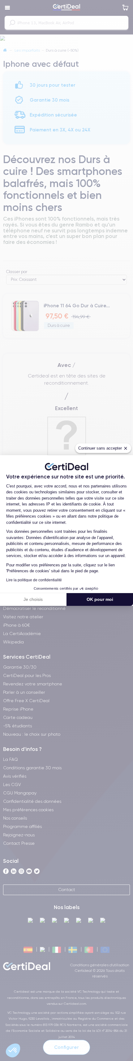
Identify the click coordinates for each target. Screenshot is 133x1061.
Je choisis (33, 599)
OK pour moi (100, 599)
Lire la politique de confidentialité (34, 580)
